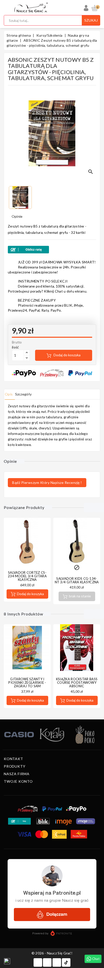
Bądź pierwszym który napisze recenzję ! (47, 482)
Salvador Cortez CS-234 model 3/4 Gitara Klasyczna (27, 576)
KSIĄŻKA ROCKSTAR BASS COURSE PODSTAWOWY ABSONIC (76, 682)
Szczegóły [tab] (23, 394)
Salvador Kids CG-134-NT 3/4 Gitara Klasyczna (77, 580)
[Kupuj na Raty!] (52, 249)
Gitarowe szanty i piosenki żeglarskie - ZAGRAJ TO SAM (27, 682)
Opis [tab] (9, 394)
